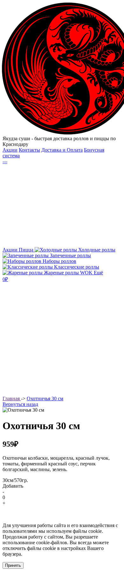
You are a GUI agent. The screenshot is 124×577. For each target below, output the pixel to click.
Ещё (98, 272)
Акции (10, 150)
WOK (87, 272)
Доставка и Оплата (62, 150)
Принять (13, 565)
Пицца (27, 249)
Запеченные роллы (70, 255)
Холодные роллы (96, 249)
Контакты (29, 150)
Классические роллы (76, 267)
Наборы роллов (58, 261)
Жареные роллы (61, 272)
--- (5, 161)
